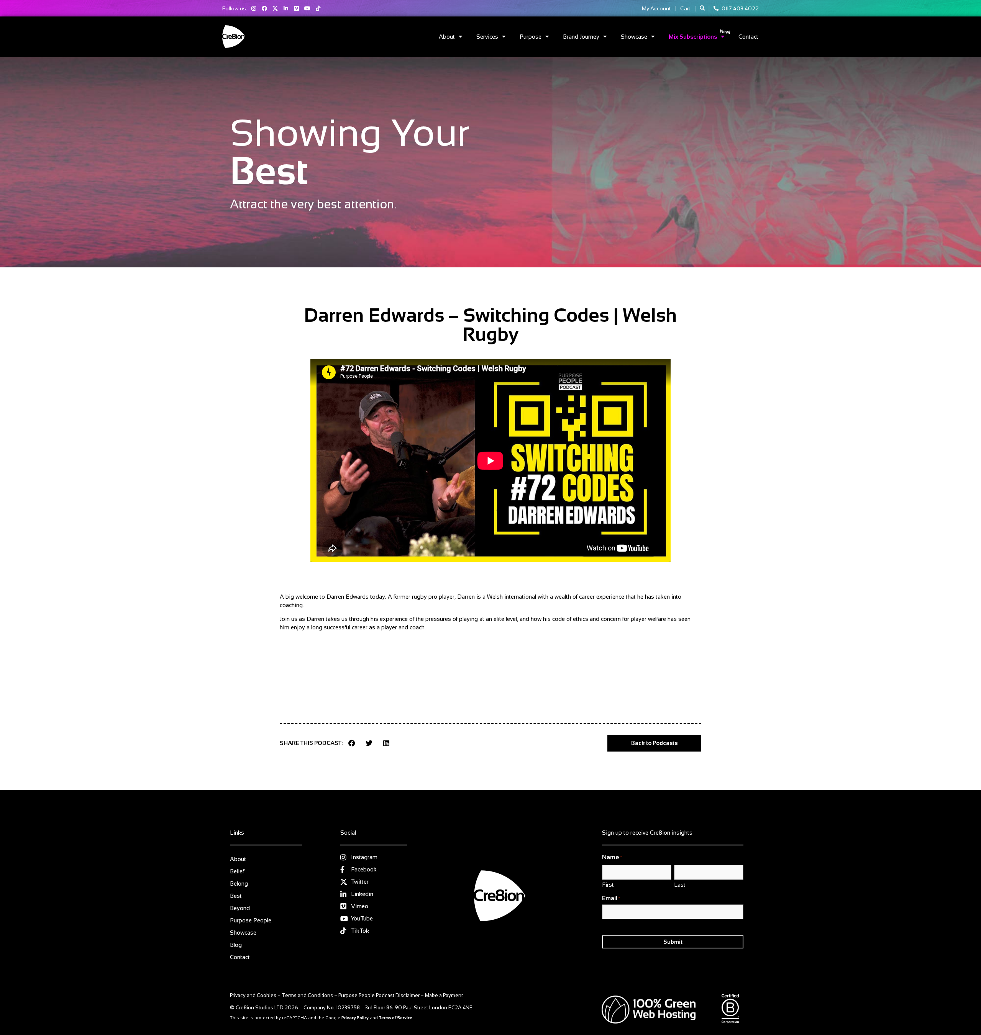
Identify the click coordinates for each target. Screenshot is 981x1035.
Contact (748, 36)
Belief (237, 871)
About (447, 36)
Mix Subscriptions (693, 36)
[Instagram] (253, 8)
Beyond (240, 908)
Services (487, 36)
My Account (656, 8)
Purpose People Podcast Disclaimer (379, 995)
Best (236, 896)
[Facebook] (264, 8)
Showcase (634, 36)
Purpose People (250, 920)
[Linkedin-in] (286, 8)
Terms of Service (395, 1017)
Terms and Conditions (307, 995)
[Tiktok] (318, 8)
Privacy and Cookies (253, 995)
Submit (672, 941)
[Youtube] (307, 8)
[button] (702, 8)
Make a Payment (444, 995)
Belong (239, 883)
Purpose (530, 36)
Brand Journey (581, 36)
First (608, 884)
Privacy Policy (355, 1017)
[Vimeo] (296, 8)
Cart (685, 8)
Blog (236, 945)
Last (680, 884)
